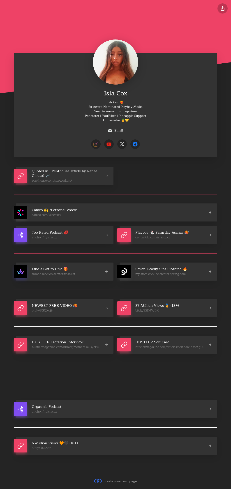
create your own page (120, 481)
